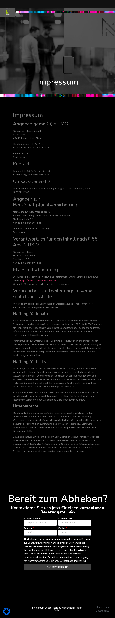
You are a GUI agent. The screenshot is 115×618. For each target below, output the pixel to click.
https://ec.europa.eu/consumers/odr (38, 280)
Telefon (28, 528)
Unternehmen (65, 518)
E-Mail (62, 528)
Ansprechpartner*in (34, 518)
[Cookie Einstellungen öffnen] (6, 614)
